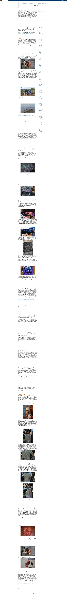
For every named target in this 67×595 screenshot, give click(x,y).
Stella (24, 403)
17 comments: (32, 299)
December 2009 (40, 98)
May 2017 (40, 40)
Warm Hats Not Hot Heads (30, 25)
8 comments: (32, 33)
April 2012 (40, 65)
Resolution (20, 304)
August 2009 (40, 103)
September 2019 (41, 27)
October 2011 (40, 72)
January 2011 (40, 83)
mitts (25, 226)
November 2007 (40, 128)
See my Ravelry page (41, 15)
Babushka (26, 291)
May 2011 (40, 78)
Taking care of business (22, 394)
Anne (34, 255)
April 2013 (40, 52)
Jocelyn (40, 10)
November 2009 (40, 99)
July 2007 (40, 132)
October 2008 (40, 115)
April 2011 (40, 79)
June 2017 (40, 39)
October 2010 (40, 86)
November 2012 (40, 58)
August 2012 (40, 61)
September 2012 (41, 60)
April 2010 (40, 93)
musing (22, 390)
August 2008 (40, 117)
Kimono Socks (23, 74)
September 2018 (41, 33)
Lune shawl (23, 58)
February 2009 (40, 110)
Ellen (31, 22)
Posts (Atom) (23, 588)
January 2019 (40, 31)
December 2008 (40, 112)
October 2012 (40, 59)
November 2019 (40, 25)
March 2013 (40, 53)
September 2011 (41, 73)
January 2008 (40, 125)
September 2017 (41, 38)
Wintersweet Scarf (23, 173)
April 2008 (40, 122)
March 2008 (40, 123)
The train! (20, 38)
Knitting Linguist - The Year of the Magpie (33, 4)
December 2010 (40, 84)
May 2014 (40, 45)
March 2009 (40, 109)
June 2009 (40, 105)
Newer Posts (19, 586)
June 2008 (40, 119)
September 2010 (41, 87)
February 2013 (40, 54)
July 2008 (40, 118)
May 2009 (40, 106)
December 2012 (40, 57)
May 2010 (40, 92)
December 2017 (40, 35)
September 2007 (41, 130)
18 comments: (32, 389)
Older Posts (35, 586)
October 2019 (40, 26)
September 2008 (41, 116)
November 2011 (40, 71)
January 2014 (40, 46)
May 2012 (40, 64)
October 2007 (40, 129)
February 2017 (40, 44)
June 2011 (40, 77)
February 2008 (40, 124)
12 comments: (33, 115)
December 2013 (40, 47)
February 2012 (40, 67)
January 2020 (40, 22)
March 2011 (40, 80)
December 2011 (40, 70)
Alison (34, 22)
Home (28, 586)
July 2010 (40, 90)
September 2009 (41, 102)
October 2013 (40, 48)
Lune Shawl (27, 568)
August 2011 (40, 74)
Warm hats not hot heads (22, 10)
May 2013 (40, 51)
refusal (29, 12)
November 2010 (40, 85)
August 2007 (40, 131)
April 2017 (40, 41)
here (27, 508)
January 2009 (40, 111)
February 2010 (40, 96)
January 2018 (40, 34)
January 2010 (40, 97)
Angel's (21, 290)
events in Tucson (21, 12)
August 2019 (40, 28)
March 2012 (40, 66)
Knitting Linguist (41, 11)
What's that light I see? (22, 120)
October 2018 (40, 32)
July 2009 (40, 104)
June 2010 (40, 91)
